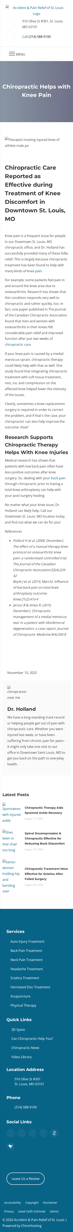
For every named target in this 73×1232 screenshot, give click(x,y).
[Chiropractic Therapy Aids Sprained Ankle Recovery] (11, 812)
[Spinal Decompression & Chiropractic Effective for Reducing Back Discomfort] (11, 841)
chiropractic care (18, 344)
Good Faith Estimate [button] (31, 1211)
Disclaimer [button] (50, 1203)
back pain (58, 478)
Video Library (21, 1057)
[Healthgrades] (10, 1146)
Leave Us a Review (25, 1178)
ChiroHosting (31, 1225)
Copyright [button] (32, 1203)
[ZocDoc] (54, 1133)
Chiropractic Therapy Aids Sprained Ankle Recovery (44, 810)
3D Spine (18, 1029)
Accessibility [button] (12, 1203)
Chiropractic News (25, 1047)
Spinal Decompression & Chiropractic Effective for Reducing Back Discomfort (45, 838)
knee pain (34, 271)
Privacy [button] (9, 1211)
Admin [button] (54, 1211)
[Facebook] (21, 1133)
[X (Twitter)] (32, 1133)
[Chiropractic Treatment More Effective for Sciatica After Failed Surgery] (11, 876)
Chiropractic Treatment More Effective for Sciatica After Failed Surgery (46, 874)
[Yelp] (43, 1133)
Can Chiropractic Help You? (32, 1038)
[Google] (10, 1133)
